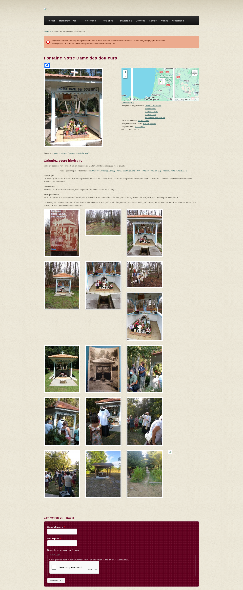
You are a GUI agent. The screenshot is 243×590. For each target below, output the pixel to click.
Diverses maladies (153, 105)
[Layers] (195, 73)
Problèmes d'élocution (155, 117)
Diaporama (126, 20)
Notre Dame (143, 120)
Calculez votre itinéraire (64, 160)
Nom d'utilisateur (56, 526)
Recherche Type (66, 21)
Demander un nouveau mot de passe (63, 550)
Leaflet (176, 99)
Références (89, 21)
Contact (153, 20)
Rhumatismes (150, 108)
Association (177, 21)
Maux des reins (151, 111)
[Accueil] (45, 8)
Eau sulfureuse (149, 123)
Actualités (107, 21)
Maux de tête (150, 114)
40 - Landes (140, 126)
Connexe (140, 20)
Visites (164, 20)
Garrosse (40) (128, 102)
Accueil (51, 20)
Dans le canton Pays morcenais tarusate (72, 152)
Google (194, 99)
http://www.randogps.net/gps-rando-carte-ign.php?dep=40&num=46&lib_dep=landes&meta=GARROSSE (139, 170)
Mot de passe (54, 538)
